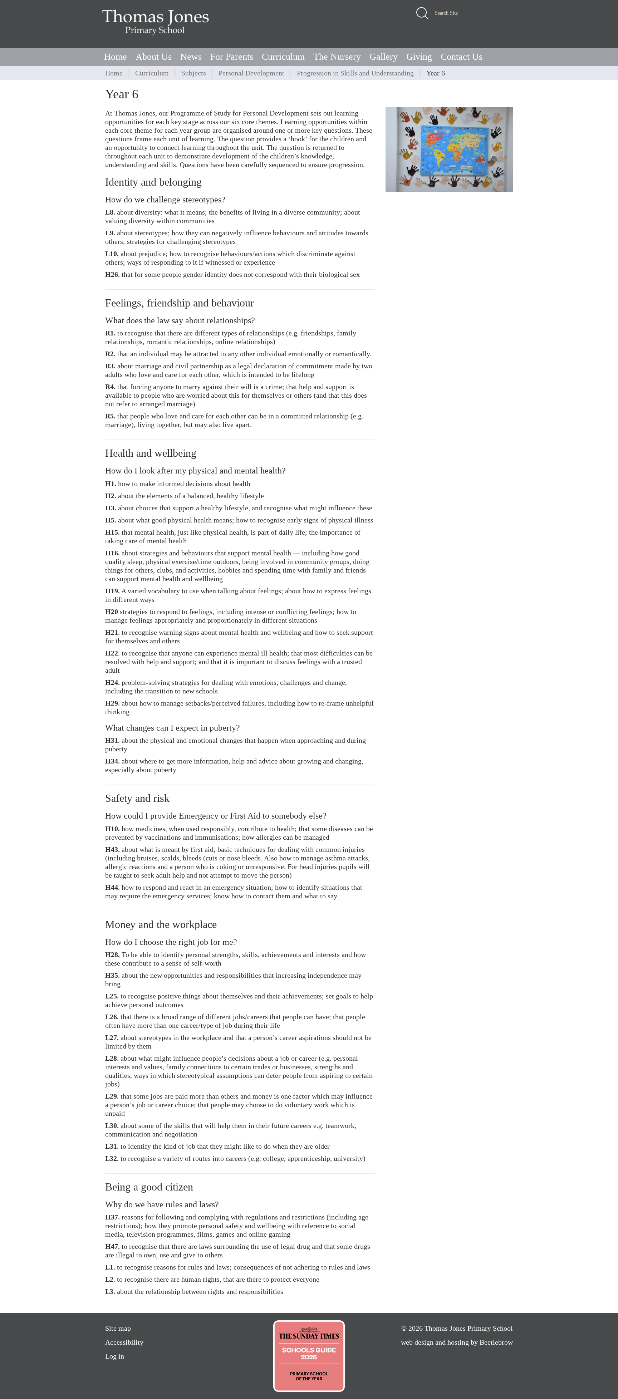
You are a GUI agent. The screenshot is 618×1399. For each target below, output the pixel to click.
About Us (154, 56)
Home (115, 56)
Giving (419, 56)
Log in (114, 1356)
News (191, 56)
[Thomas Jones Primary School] (157, 22)
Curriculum (283, 56)
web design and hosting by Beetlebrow (457, 1342)
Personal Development (251, 73)
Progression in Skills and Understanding (355, 73)
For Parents (231, 56)
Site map (118, 1328)
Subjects (193, 73)
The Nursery (337, 56)
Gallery (383, 56)
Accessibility (124, 1342)
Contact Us (461, 56)
